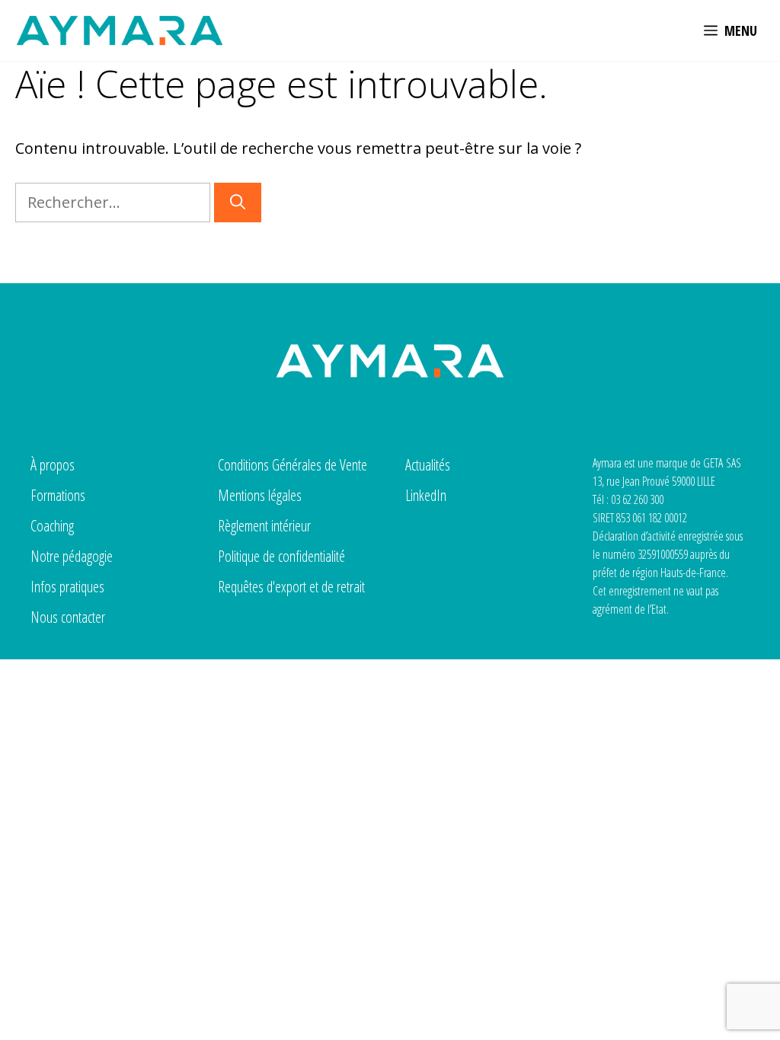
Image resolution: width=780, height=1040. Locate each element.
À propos (52, 465)
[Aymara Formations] (119, 30)
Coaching (52, 525)
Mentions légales (260, 495)
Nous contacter (67, 617)
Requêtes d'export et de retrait (291, 586)
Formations (57, 495)
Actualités (427, 465)
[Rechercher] (237, 202)
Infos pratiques (67, 586)
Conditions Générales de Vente (292, 465)
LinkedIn (425, 495)
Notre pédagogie (71, 556)
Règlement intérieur (264, 525)
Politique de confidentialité (281, 556)
